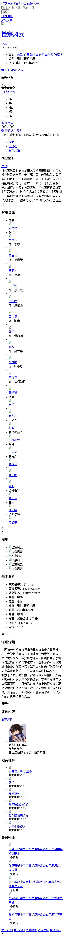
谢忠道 (13, 498)
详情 (11, 141)
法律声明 (43, 930)
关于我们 (7, 930)
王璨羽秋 (14, 440)
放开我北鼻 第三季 (20, 771)
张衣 (11, 347)
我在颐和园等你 (18, 815)
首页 (4, 3)
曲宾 (11, 427)
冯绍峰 (58, 54)
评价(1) (13, 146)
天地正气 (14, 793)
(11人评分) (8, 91)
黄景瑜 (21, 54)
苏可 (11, 331)
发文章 (8, 20)
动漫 (30, 3)
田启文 (13, 452)
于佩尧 (13, 377)
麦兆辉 (13, 228)
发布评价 (7, 719)
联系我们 (19, 930)
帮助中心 (55, 930)
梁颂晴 (13, 362)
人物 (36, 3)
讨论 (4, 166)
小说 (23, 3)
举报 (4, 44)
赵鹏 (11, 404)
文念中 (13, 522)
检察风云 (12, 34)
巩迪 (11, 486)
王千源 (49, 54)
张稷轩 (13, 464)
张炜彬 (13, 475)
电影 (11, 3)
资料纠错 (14, 150)
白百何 (30, 54)
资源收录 (31, 930)
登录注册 (7, 16)
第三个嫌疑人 (17, 826)
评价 (7, 70)
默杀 (11, 782)
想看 (11, 123)
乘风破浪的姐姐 (18, 804)
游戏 (17, 3)
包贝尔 (13, 316)
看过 (4, 123)
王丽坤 (40, 54)
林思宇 (13, 510)
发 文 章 (19, 70)
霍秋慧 (13, 392)
